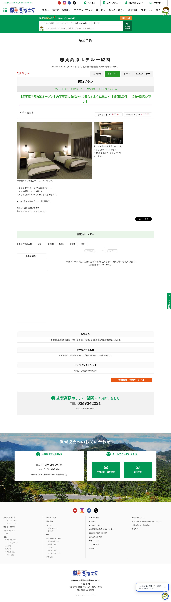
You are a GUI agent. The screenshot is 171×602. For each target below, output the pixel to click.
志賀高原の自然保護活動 (98, 533)
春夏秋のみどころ (10, 540)
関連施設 (51, 531)
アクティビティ (82, 10)
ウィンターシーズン (11, 523)
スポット (145, 10)
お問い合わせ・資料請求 (141, 525)
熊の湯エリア (52, 550)
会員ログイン (94, 548)
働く (158, 10)
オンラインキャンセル (107, 89)
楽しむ (99, 10)
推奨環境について (138, 517)
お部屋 (127, 74)
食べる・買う (116, 10)
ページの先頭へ (169, 303)
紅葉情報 (8, 549)
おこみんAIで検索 (127, 27)
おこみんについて (95, 525)
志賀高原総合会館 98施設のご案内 (101, 529)
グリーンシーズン (10, 520)
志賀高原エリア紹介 (53, 538)
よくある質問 (94, 544)
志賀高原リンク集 (95, 537)
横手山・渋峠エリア (54, 553)
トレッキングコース (11, 543)
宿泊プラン (112, 74)
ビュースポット (53, 528)
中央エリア (51, 547)
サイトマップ (94, 541)
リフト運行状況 (10, 552)
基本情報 (97, 74)
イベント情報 (9, 555)
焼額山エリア (52, 544)
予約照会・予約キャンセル (131, 380)
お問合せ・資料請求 (106, 472)
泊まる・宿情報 (60, 10)
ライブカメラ (94, 517)
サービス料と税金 (88, 89)
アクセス (91, 3)
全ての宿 (127, 18)
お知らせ (92, 521)
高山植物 (8, 546)
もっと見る (143, 219)
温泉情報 (132, 10)
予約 (6, 533)
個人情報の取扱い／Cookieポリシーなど (146, 521)
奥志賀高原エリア (53, 541)
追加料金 (74, 89)
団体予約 (138, 472)
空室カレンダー (143, 74)
